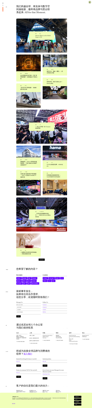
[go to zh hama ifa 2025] (55, 154)
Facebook (45, 304)
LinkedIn (44, 309)
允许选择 (77, 401)
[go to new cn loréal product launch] (28, 64)
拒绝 (76, 404)
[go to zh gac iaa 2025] (28, 188)
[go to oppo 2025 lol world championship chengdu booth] (28, 100)
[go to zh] (2, 9)
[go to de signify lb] (55, 92)
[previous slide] (64, 328)
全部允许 (77, 396)
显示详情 (13, 403)
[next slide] (67, 328)
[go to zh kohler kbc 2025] (28, 241)
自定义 (76, 399)
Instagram (45, 307)
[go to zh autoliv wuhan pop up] (55, 62)
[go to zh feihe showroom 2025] (28, 152)
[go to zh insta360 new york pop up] (55, 187)
